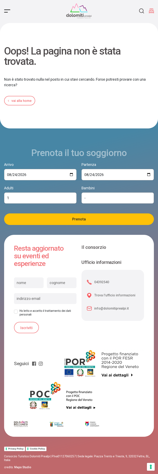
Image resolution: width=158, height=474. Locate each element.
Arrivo (9, 164)
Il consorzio (93, 247)
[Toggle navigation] (7, 11)
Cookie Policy (37, 448)
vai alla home (21, 101)
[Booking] (151, 10)
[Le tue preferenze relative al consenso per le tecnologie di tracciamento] (151, 467)
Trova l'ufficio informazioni (114, 295)
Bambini (88, 188)
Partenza (88, 164)
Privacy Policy (15, 448)
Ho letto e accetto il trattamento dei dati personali (45, 312)
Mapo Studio (22, 467)
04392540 (101, 282)
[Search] (141, 10)
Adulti (8, 188)
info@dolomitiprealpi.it (111, 308)
